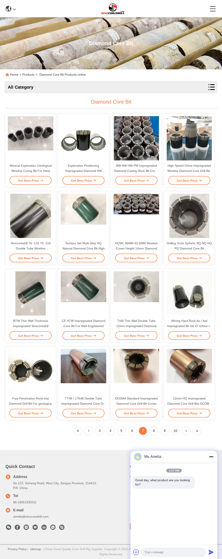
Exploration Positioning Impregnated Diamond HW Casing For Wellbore (83, 171)
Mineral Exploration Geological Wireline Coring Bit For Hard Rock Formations (31, 171)
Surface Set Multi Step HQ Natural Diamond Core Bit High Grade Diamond (83, 248)
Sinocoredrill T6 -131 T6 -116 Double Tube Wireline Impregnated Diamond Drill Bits (30, 248)
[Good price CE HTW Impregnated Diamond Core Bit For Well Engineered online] (83, 293)
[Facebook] (17, 528)
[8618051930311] (53, 528)
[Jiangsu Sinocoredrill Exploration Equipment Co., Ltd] (112, 8)
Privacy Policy (17, 549)
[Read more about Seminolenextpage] (78, 431)
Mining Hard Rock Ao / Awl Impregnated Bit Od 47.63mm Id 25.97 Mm (189, 326)
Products (28, 74)
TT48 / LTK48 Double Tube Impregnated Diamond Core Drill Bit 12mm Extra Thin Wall (83, 404)
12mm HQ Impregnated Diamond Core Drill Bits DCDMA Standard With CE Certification (189, 404)
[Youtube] (35, 528)
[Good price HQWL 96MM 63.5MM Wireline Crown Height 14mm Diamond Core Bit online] (136, 216)
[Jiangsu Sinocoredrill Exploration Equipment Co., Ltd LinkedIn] (44, 528)
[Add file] (136, 552)
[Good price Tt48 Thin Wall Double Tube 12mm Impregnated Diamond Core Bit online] (136, 293)
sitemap (35, 549)
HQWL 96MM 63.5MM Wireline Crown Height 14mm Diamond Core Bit (136, 248)
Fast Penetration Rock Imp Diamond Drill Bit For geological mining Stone (30, 404)
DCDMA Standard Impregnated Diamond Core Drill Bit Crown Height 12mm (136, 404)
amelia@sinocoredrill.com (31, 516)
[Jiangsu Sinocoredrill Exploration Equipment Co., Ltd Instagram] (26, 528)
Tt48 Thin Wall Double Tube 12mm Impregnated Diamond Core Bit (136, 326)
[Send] (211, 552)
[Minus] (211, 456)
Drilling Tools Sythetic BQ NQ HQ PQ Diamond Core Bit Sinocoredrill (189, 248)
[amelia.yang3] (62, 528)
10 (175, 431)
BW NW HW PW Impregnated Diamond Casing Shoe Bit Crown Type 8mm (136, 171)
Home (14, 74)
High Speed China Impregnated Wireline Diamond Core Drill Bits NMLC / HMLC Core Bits (189, 171)
